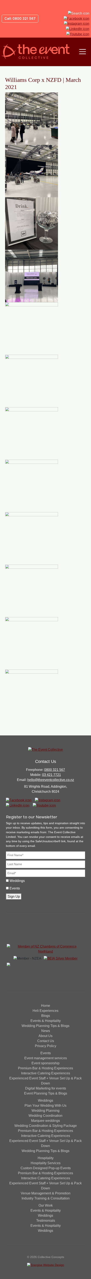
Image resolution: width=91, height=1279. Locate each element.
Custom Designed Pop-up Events (46, 1168)
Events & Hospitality (45, 1021)
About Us (45, 1036)
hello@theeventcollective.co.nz (50, 780)
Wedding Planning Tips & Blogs (45, 1026)
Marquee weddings (45, 1120)
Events (15, 888)
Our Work (46, 1205)
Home (45, 1005)
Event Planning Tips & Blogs (45, 1093)
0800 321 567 (54, 770)
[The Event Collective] (35, 51)
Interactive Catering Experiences (45, 1073)
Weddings (17, 881)
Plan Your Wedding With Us (45, 1105)
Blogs (45, 1015)
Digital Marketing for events (45, 1088)
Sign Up (14, 896)
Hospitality (46, 1158)
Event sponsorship (45, 1063)
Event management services (45, 1058)
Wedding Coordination (45, 1115)
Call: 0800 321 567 (20, 18)
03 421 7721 (51, 775)
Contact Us (45, 1041)
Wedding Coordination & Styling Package (45, 1125)
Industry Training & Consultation (46, 1198)
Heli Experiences (45, 1010)
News (45, 1031)
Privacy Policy (45, 1046)
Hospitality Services (46, 1163)
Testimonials (45, 1220)
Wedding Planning (45, 1110)
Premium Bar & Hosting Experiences (45, 1068)
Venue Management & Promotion (45, 1193)
